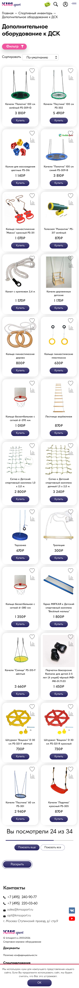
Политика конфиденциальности (20, 955)
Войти (65, 4)
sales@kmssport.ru (20, 909)
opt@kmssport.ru (19, 915)
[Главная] (11, 4)
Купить (20, 120)
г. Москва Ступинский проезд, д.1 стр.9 (30, 921)
